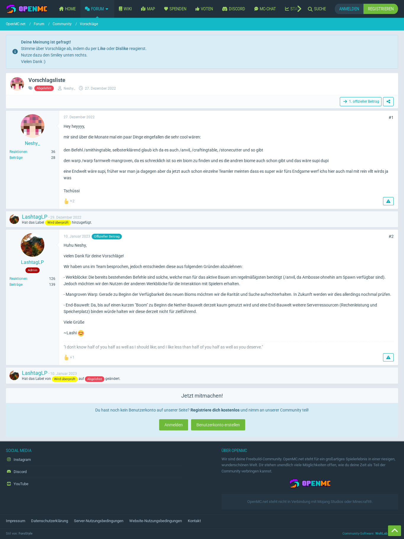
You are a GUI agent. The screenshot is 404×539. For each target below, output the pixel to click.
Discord (20, 471)
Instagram (22, 459)
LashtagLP (34, 217)
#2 (391, 236)
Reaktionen (18, 152)
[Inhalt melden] (388, 201)
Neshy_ (69, 88)
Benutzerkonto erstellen (218, 424)
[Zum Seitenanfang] (394, 530)
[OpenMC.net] (26, 9)
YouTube (20, 484)
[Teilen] (388, 101)
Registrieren (381, 8)
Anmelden (349, 8)
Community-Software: (370, 533)
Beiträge (15, 158)
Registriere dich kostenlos (215, 410)
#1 (391, 117)
